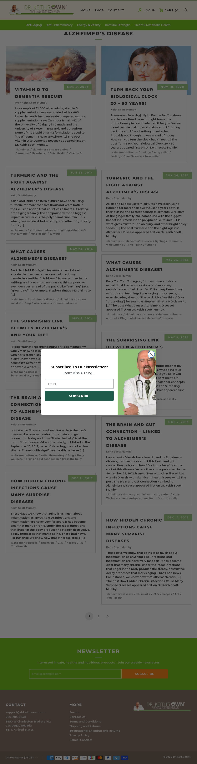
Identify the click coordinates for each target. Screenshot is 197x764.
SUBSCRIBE (79, 396)
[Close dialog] (151, 354)
